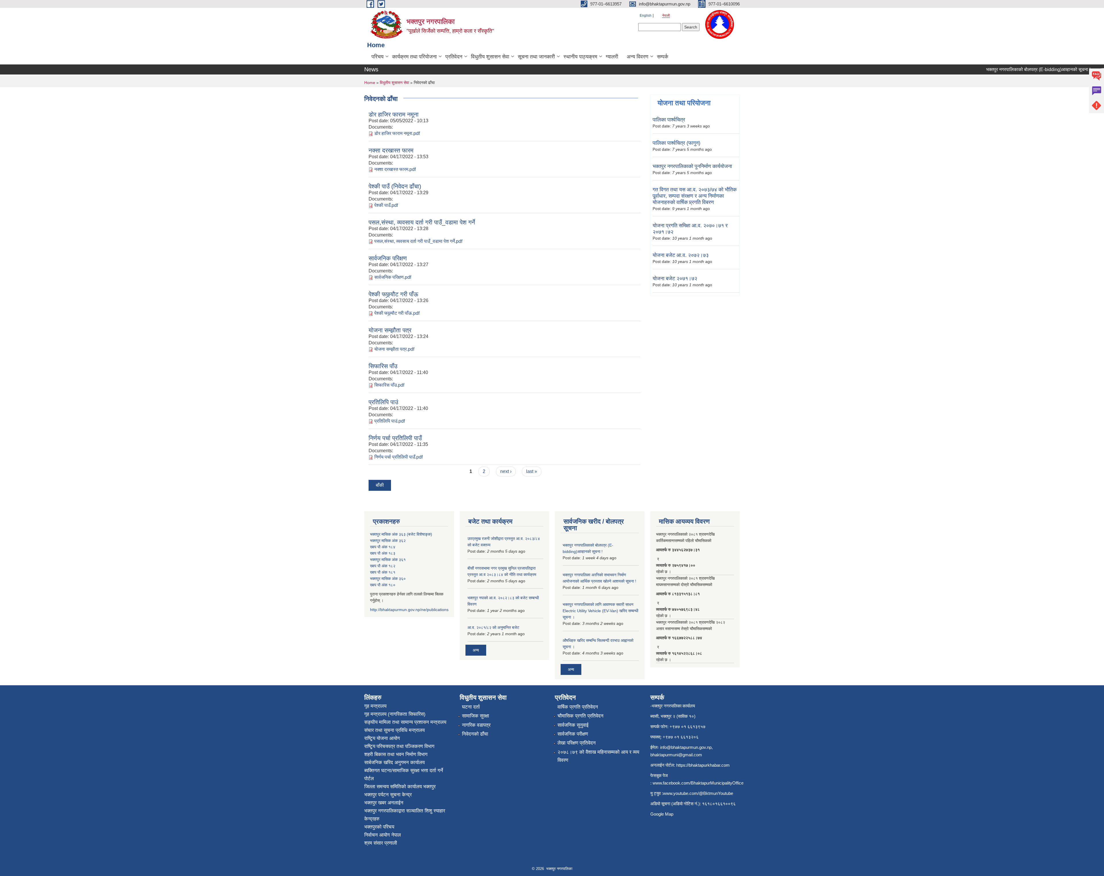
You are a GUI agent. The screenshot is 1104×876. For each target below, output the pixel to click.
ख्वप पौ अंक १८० (382, 585)
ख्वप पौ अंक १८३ (382, 553)
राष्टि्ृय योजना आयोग (382, 738)
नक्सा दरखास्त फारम (391, 150)
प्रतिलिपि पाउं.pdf (389, 421)
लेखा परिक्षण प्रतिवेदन (576, 743)
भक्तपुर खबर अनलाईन (383, 803)
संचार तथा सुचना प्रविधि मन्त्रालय (394, 730)
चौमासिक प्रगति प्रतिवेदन (580, 716)
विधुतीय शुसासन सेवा (490, 57)
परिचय (377, 57)
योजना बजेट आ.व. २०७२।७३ (681, 255)
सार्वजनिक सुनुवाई (573, 725)
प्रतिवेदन (453, 57)
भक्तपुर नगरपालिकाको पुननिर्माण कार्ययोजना (692, 166)
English (645, 16)
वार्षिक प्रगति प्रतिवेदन (577, 707)
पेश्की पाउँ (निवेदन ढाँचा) (395, 186)
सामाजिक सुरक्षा (475, 716)
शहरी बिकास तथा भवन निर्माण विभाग (396, 754)
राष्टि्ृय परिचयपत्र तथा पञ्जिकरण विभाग (399, 746)
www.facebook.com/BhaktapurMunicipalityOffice (698, 782)
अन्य (476, 650)
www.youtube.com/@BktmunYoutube (698, 793)
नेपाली (666, 16)
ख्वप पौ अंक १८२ (382, 566)
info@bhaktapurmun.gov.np (686, 747)
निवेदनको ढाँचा (475, 734)
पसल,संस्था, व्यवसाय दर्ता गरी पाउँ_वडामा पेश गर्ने (422, 222)
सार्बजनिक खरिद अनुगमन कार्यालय (394, 762)
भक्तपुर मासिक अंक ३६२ (388, 540)
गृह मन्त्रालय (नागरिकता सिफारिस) (394, 714)
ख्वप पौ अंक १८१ (382, 572)
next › (505, 471)
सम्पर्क (662, 57)
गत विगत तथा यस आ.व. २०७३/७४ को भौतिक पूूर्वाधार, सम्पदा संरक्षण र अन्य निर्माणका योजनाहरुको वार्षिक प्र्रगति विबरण (695, 196)
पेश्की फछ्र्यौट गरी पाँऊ (393, 294)
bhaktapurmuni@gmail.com (676, 754)
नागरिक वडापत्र (476, 725)
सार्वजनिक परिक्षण (388, 258)
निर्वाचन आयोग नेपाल (382, 835)
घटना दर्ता (471, 707)
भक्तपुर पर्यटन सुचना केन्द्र (388, 794)
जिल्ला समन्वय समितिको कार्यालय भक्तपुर (400, 786)
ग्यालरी (612, 57)
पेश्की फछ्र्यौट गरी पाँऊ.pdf (396, 313)
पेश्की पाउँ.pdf (386, 205)
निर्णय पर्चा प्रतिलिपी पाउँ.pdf (398, 457)
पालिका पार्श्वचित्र (669, 120)
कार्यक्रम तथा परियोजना (414, 57)
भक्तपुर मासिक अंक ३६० (388, 578)
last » (531, 471)
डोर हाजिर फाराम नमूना (394, 114)
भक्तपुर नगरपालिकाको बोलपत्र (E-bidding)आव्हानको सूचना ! (1022, 69)
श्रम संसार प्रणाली (380, 843)
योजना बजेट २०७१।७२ (675, 278)
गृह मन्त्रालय (375, 706)
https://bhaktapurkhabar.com (703, 765)
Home (369, 82)
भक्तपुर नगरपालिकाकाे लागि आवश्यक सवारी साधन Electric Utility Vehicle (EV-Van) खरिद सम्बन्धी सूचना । (600, 610)
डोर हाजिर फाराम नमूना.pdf (397, 133)
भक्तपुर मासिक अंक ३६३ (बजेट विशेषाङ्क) (401, 534)
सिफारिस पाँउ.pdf (389, 385)
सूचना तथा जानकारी (536, 57)
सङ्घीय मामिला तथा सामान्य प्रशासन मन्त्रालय (405, 722)
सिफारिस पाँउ (383, 366)
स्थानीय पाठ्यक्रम (580, 57)
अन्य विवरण (637, 57)
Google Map (661, 814)
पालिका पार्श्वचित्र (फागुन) (676, 143)
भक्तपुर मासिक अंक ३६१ (388, 559)
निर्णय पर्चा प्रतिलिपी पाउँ (395, 438)
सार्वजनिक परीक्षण (572, 734)
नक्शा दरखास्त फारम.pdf (395, 169)
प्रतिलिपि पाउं (383, 402)
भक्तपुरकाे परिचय (379, 827)
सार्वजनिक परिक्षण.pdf (392, 277)
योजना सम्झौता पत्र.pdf (394, 349)
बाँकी (380, 485)
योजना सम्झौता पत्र (390, 330)
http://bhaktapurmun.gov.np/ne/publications (409, 609)
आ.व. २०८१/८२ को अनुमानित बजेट (493, 627)
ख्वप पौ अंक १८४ (382, 547)
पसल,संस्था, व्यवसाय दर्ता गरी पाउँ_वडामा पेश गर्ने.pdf (418, 241)
